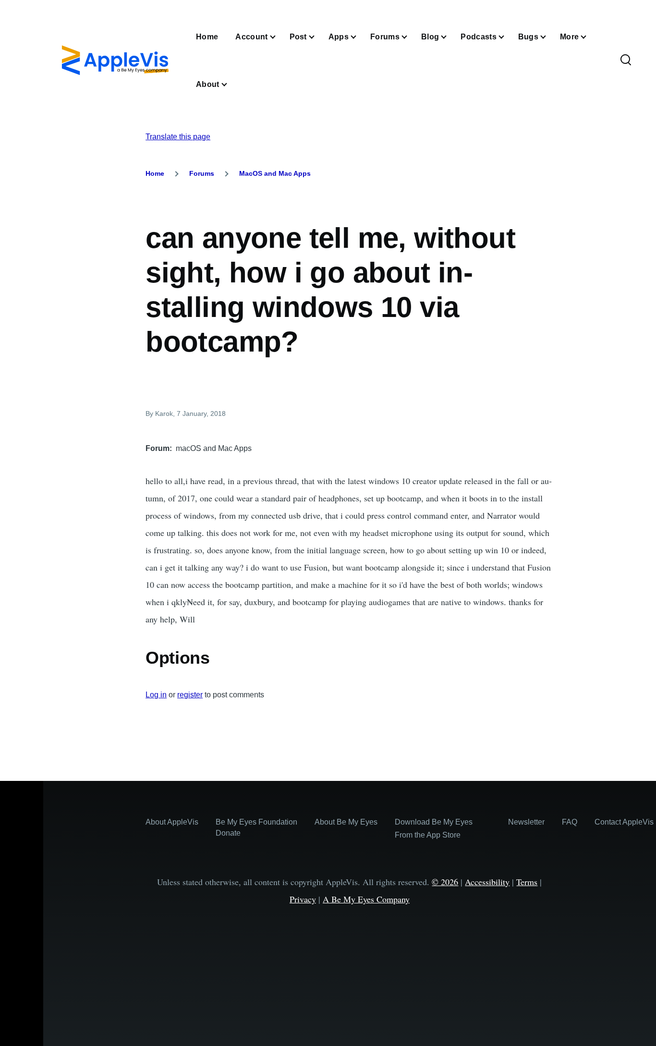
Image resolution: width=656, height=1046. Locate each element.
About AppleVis (172, 822)
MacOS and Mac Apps (275, 173)
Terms (526, 882)
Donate (228, 833)
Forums (201, 173)
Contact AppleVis (624, 822)
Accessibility (487, 882)
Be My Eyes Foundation (256, 822)
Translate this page (178, 137)
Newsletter (526, 822)
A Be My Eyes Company (366, 899)
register (190, 695)
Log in (156, 695)
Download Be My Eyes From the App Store (434, 828)
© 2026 (445, 882)
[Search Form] (626, 60)
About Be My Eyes (346, 822)
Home (155, 173)
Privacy (303, 899)
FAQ (569, 822)
